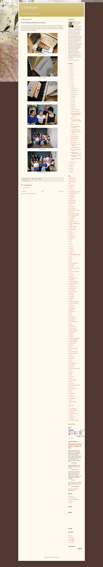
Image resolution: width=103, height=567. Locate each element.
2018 (71, 73)
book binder (71, 206)
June (72, 100)
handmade (71, 279)
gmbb (70, 269)
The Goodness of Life (75, 111)
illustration (71, 294)
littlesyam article (72, 326)
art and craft (71, 185)
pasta (70, 360)
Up (70, 406)
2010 (71, 164)
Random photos (74, 142)
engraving (71, 251)
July (72, 98)
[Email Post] (32, 178)
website (71, 501)
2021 (71, 70)
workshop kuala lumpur (74, 420)
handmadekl (71, 284)
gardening (71, 266)
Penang (70, 361)
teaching (71, 395)
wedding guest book (73, 413)
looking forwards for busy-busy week (76, 156)
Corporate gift (72, 229)
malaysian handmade (73, 340)
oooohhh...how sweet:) (75, 109)
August (72, 96)
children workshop (73, 221)
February (73, 108)
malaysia (71, 336)
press (70, 375)
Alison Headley (74, 469)
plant (70, 370)
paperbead (71, 358)
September (73, 94)
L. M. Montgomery (75, 486)
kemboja (71, 305)
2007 (71, 170)
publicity (71, 376)
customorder (71, 238)
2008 (71, 168)
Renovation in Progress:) (76, 129)
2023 (71, 66)
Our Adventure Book (73, 351)
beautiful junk (72, 200)
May (72, 102)
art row (70, 188)
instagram (71, 298)
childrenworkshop (73, 226)
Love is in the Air (74, 134)
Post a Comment (26, 188)
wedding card (72, 411)
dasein (70, 239)
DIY (70, 244)
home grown (71, 289)
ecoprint (71, 248)
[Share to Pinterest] (40, 179)
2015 (71, 79)
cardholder (71, 218)
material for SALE (73, 341)
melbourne (71, 345)
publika (71, 378)
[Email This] (35, 179)
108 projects (71, 180)
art (70, 183)
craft (70, 231)
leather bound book (73, 321)
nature (70, 350)
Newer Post (24, 191)
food (70, 261)
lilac (70, 323)
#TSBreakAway (72, 178)
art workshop (72, 190)
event (70, 256)
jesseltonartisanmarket (74, 303)
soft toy (70, 390)
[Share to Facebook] (39, 179)
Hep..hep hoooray (74, 124)
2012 (71, 85)
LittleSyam (29, 7)
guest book (71, 274)
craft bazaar (71, 233)
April (72, 104)
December (73, 88)
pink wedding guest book (74, 368)
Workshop (71, 537)
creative (71, 234)
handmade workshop (73, 283)
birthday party (72, 203)
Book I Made (72, 539)
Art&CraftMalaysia (73, 193)
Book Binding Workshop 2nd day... (76, 132)
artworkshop (71, 195)
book (70, 205)
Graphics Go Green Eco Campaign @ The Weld (76, 120)
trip (70, 403)
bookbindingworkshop (74, 215)
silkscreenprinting (73, 388)
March (72, 106)
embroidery (71, 249)
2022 (71, 68)
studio (70, 391)
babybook (71, 198)
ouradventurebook (73, 353)
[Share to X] (37, 179)
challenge (71, 220)
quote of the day (72, 380)
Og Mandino (74, 463)
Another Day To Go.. (75, 136)
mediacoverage (72, 343)
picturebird (71, 366)
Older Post (61, 191)
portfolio (71, 373)
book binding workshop (74, 210)
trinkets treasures (72, 401)
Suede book (71, 393)
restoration (71, 383)
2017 (71, 75)
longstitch (71, 333)
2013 (71, 83)
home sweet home (73, 291)
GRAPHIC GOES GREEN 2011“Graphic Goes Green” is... (76, 114)
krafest (70, 313)
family (70, 258)
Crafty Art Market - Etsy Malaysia (75, 145)
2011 (71, 87)
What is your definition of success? (76, 150)
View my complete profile (73, 60)
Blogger (57, 557)
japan (70, 300)
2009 (71, 166)
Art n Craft (71, 542)
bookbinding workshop (74, 213)
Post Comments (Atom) (31, 193)
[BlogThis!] (36, 179)
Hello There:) (73, 117)
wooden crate (72, 416)
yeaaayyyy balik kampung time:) (76, 159)
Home (42, 191)
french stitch (71, 264)
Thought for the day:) (75, 147)
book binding (72, 208)
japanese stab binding (73, 301)
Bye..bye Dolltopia (74, 138)
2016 (71, 77)
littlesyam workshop (73, 330)
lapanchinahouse (72, 318)
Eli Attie (73, 480)
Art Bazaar (71, 186)
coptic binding (72, 228)
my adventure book (73, 348)
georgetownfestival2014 (74, 268)
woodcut (71, 415)
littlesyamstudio (72, 331)
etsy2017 (71, 253)
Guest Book (71, 541)
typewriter (71, 405)
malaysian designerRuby (74, 338)
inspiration (71, 296)
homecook (71, 293)
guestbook (71, 276)
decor (70, 241)
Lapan (70, 314)
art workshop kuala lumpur (74, 191)
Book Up (71, 211)
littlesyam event (72, 328)
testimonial (71, 396)
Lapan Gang (71, 316)
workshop (26, 180)
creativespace (72, 236)
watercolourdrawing (73, 410)
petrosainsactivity (73, 363)
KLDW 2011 (72, 309)
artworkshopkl (72, 196)
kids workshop (72, 308)
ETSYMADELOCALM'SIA (75, 254)
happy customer (72, 288)
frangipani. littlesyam (73, 263)
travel (70, 400)
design (70, 243)
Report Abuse (71, 424)
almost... (72, 122)
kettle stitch (71, 306)
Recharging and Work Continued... (75, 127)
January (72, 162)
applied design (72, 181)
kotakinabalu (72, 311)
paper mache (72, 356)
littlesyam (71, 325)
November (73, 90)
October (72, 92)
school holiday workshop (74, 385)
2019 (71, 71)
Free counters (71, 438)
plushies (71, 371)
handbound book (72, 278)
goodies (71, 273)
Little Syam (78, 22)
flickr (70, 502)
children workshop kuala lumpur (74, 224)
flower (70, 259)
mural (70, 346)
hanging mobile (72, 286)
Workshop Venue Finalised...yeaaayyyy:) (76, 153)
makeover (71, 335)
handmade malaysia (73, 281)
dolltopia (71, 246)
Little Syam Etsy (72, 497)
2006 (71, 172)
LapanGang (71, 320)
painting (71, 355)
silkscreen (71, 386)
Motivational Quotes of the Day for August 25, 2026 (75, 446)
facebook (71, 496)
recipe (70, 381)
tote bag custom (72, 398)
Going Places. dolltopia (74, 271)
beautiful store (72, 201)
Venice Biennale (72, 408)
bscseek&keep (72, 216)
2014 (71, 81)
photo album (72, 365)
